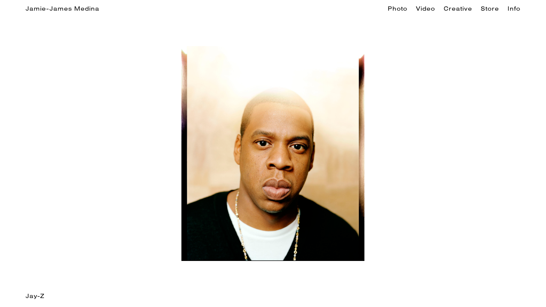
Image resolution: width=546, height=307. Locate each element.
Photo (397, 8)
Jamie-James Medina (62, 8)
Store (490, 8)
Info (514, 8)
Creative (458, 8)
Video (425, 8)
